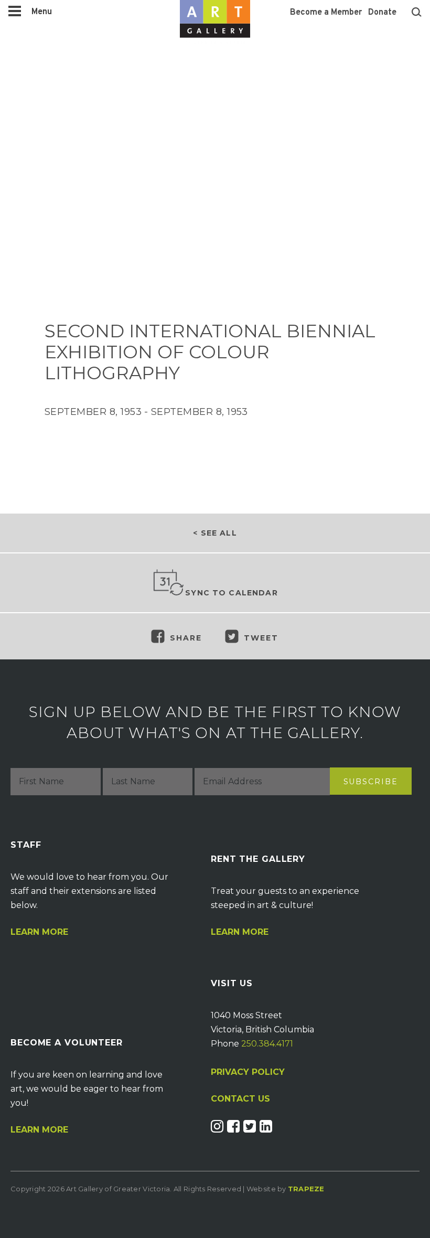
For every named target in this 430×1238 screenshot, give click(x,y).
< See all (214, 533)
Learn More (39, 932)
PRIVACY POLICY (248, 1072)
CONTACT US (240, 1099)
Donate (382, 12)
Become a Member (326, 12)
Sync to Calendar (231, 592)
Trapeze (306, 1188)
